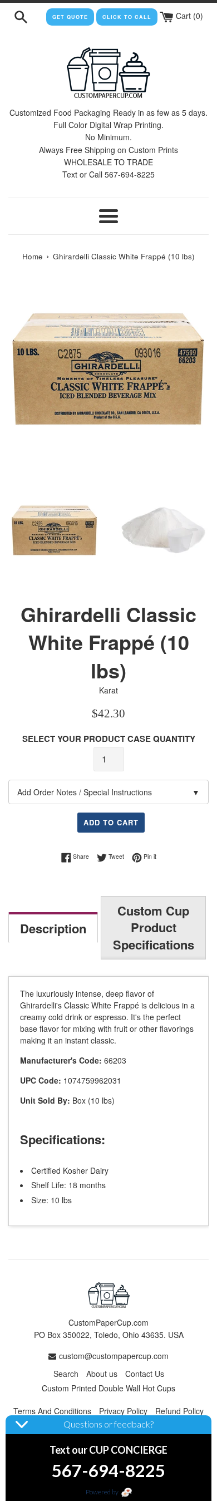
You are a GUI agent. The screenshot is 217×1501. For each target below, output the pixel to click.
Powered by (103, 1492)
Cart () (188, 15)
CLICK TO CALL (126, 17)
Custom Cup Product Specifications (153, 928)
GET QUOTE (70, 17)
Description (53, 928)
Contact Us (144, 1373)
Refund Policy (179, 1410)
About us (101, 1373)
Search (65, 1373)
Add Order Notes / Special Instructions (108, 792)
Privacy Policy (123, 1410)
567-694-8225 (108, 1470)
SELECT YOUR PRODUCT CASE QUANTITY (108, 738)
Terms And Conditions (52, 1410)
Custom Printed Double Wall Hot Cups (108, 1388)
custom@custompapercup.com (114, 1355)
